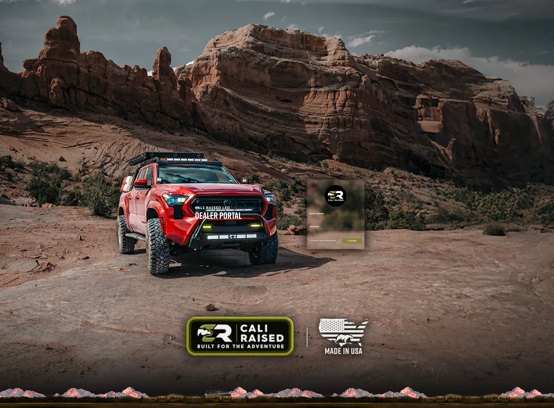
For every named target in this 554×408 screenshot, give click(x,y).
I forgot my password (323, 241)
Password (314, 227)
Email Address (317, 214)
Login (352, 241)
